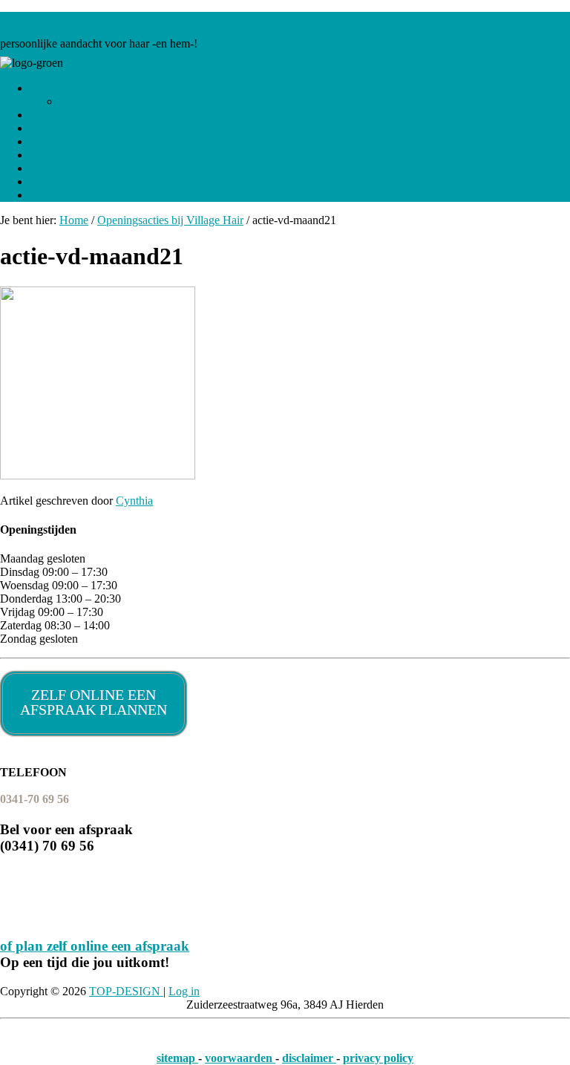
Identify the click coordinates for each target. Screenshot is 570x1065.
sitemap (177, 1058)
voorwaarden (240, 1058)
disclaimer (309, 1058)
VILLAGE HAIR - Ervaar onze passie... (95, 18)
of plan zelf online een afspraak (94, 946)
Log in (184, 991)
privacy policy (378, 1058)
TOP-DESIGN (126, 991)
